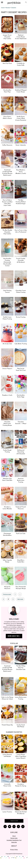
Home (2, 7)
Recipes (8, 7)
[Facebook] (5, 826)
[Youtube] (9, 826)
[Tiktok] (22, 826)
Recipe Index (14, 838)
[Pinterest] (14, 826)
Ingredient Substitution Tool (14, 840)
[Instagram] (18, 826)
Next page (20, 599)
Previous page (7, 594)
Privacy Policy (14, 849)
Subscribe (14, 842)
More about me (13, 636)
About (14, 836)
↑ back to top (14, 820)
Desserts (13, 7)
